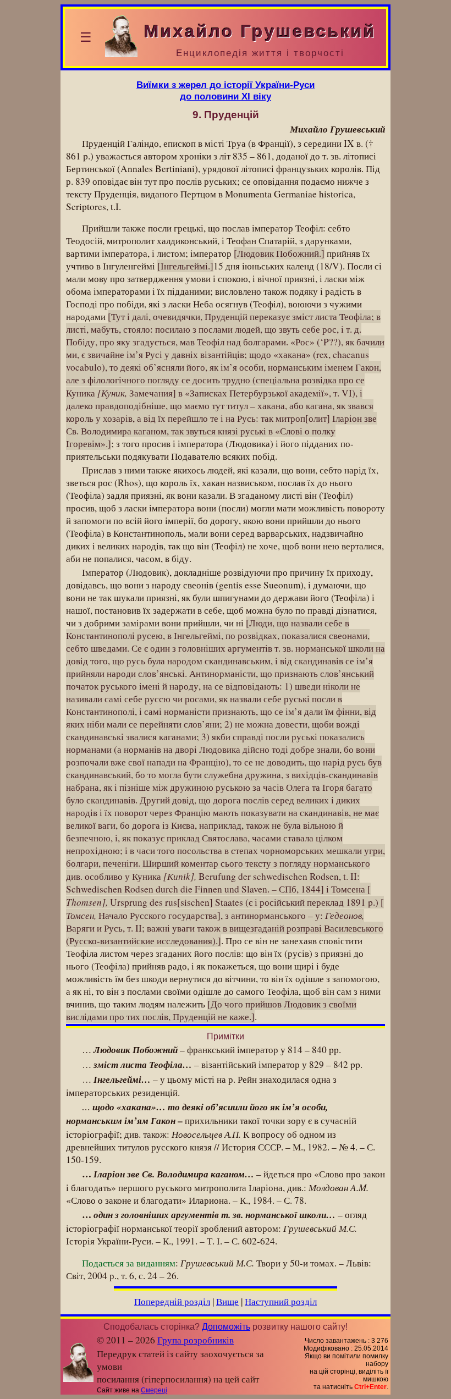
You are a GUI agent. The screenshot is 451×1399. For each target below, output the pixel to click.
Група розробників (195, 1340)
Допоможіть (226, 1326)
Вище (227, 1301)
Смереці (154, 1390)
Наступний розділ (281, 1301)
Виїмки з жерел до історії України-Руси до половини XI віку (225, 90)
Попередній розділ (172, 1301)
